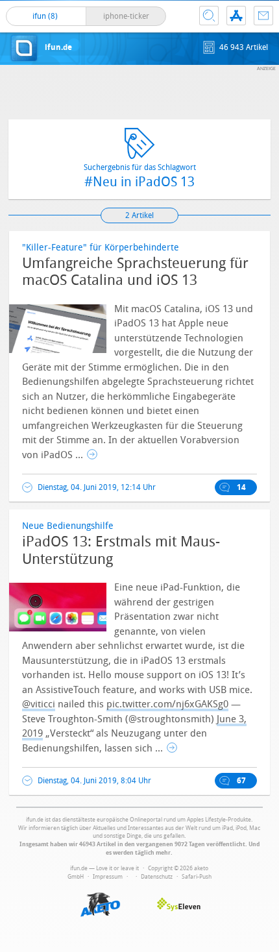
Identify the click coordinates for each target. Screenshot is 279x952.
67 (241, 780)
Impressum (108, 876)
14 (241, 487)
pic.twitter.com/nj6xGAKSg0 (167, 704)
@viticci (38, 704)
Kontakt (263, 15)
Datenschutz (157, 876)
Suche (209, 15)
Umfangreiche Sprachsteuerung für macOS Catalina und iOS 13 (135, 272)
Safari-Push (197, 876)
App (236, 15)
